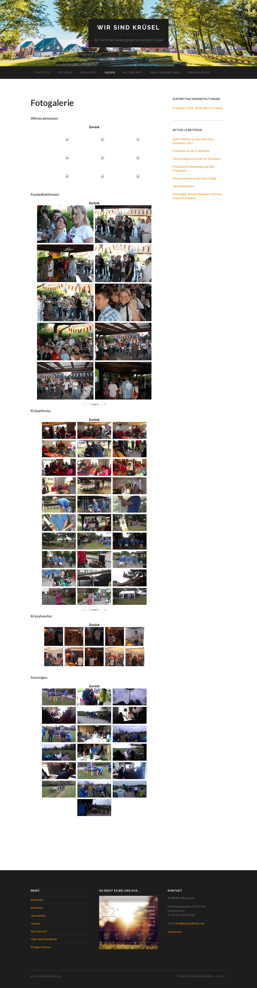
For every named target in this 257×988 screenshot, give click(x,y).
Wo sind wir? (132, 72)
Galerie (109, 72)
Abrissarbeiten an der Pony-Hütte (194, 178)
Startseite (42, 72)
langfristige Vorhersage (128, 946)
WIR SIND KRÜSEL (128, 27)
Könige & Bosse (198, 72)
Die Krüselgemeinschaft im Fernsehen (197, 158)
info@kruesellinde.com (190, 923)
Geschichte (88, 72)
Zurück (94, 127)
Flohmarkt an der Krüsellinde (191, 150)
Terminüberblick (183, 186)
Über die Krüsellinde (165, 72)
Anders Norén (203, 976)
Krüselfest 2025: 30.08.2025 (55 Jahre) (198, 108)
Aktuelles (65, 72)
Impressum (175, 931)
